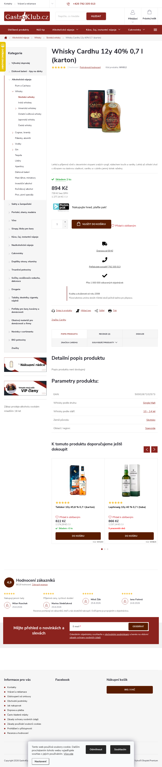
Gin (16, 149)
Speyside (150, 428)
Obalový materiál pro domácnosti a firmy (22, 322)
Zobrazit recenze (40, 584)
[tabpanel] (78, 501)
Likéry (18, 160)
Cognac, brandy (22, 132)
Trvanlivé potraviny (21, 269)
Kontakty (8, 3)
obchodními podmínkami (117, 634)
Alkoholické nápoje (21, 79)
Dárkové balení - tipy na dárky (27, 71)
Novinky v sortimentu (22, 331)
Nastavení (40, 761)
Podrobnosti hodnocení (90, 67)
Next (154, 449)
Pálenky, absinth (23, 138)
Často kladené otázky (17, 714)
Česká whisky (25, 125)
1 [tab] (102, 549)
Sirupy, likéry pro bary (23, 228)
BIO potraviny (19, 339)
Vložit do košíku (94, 224)
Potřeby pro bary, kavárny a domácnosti (25, 310)
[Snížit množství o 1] (65, 226)
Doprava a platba (15, 710)
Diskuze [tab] (140, 334)
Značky (15, 348)
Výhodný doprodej (21, 63)
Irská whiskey (25, 102)
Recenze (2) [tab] (104, 334)
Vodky (18, 143)
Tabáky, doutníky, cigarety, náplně (25, 299)
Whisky (18, 91)
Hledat (96, 16)
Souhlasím (120, 749)
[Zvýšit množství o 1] (65, 222)
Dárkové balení (22, 172)
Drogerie (16, 289)
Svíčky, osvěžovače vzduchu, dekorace (26, 279)
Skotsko (150, 420)
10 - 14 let (149, 411)
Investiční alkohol (23, 183)
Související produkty (103, 342)
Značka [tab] (69, 342)
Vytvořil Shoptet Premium (146, 760)
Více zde (68, 754)
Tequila (18, 155)
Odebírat (138, 626)
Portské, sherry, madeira (24, 212)
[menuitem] (18, 30)
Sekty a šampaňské (21, 204)
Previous (147, 449)
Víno (14, 220)
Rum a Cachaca (22, 85)
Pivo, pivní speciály (24, 194)
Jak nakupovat (14, 705)
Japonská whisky (26, 119)
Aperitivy (19, 166)
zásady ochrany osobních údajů (85, 637)
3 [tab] (107, 549)
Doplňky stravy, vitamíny (24, 261)
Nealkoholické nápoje (22, 245)
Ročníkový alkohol (24, 189)
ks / (129, 689)
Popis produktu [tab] (69, 334)
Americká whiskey (27, 108)
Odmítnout (96, 749)
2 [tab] (105, 549)
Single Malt (149, 403)
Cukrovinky (17, 253)
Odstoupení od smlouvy (19, 696)
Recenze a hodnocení (17, 733)
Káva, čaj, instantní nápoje (25, 236)
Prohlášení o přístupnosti (19, 728)
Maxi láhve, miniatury (25, 177)
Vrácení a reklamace (27, 3)
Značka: (59, 319)
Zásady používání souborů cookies (24, 723)
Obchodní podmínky (17, 701)
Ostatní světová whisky (29, 113)
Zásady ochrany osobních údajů (22, 719)
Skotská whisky (26, 97)
